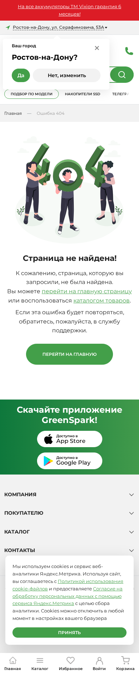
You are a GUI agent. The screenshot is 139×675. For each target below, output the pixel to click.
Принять (69, 632)
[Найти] (122, 74)
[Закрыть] (97, 47)
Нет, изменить (67, 75)
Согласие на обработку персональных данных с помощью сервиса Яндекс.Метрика (67, 596)
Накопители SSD (82, 94)
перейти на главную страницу (87, 291)
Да (20, 75)
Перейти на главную (69, 354)
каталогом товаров (101, 300)
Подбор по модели (31, 94)
